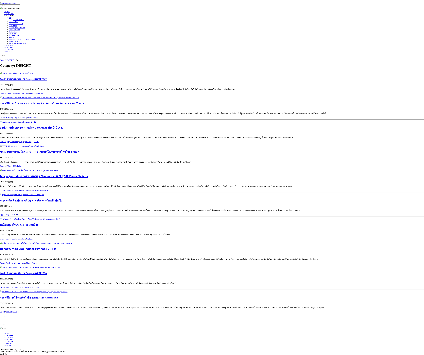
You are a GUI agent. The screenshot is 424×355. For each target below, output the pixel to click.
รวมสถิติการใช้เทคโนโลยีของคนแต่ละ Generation (29, 297)
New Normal (19, 190)
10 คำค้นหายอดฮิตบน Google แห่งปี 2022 (23, 79)
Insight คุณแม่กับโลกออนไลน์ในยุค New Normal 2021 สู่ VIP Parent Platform (44, 176)
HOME (7, 12)
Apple (2, 215)
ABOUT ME (9, 14)
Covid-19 (3, 166)
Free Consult (8, 51)
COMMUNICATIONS (17, 28)
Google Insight (5, 239)
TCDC (36, 142)
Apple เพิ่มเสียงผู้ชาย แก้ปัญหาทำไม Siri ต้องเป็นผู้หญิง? (31, 200)
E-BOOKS (13, 32)
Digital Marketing (20, 117)
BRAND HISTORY (16, 24)
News (14, 215)
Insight (32, 93)
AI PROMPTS (18, 20)
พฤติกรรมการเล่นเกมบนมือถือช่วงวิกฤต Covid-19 (28, 249)
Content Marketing (6, 117)
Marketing (40, 93)
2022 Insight (4, 142)
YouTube (29, 239)
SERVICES (8, 49)
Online (27, 190)
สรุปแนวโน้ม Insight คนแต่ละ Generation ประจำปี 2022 (31, 127)
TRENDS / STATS (15, 42)
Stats (36, 117)
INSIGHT (12, 34)
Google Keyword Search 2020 (22, 287)
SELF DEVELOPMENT (18, 43)
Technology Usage (12, 312)
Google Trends (5, 263)
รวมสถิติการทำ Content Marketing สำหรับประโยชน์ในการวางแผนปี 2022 (42, 103)
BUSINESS (13, 26)
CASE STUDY (14, 30)
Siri (18, 215)
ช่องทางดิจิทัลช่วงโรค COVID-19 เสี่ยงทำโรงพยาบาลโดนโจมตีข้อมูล (39, 152)
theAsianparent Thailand (39, 190)
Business (3, 93)
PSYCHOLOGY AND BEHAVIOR (22, 40)
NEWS (11, 38)
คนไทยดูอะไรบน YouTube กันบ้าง (19, 224)
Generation (14, 142)
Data (9, 166)
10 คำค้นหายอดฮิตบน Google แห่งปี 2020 (23, 273)
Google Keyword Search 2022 (18, 93)
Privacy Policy (9, 345)
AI (10, 18)
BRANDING (13, 22)
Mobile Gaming (31, 263)
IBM (14, 166)
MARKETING (14, 36)
